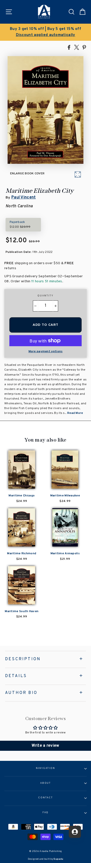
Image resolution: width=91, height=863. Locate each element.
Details (16, 676)
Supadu (58, 859)
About (45, 783)
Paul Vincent (23, 197)
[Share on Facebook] (69, 47)
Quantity (45, 295)
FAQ (45, 812)
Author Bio (21, 692)
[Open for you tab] (75, 832)
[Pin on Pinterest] (84, 47)
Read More (75, 413)
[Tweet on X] (76, 47)
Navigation (45, 768)
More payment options (46, 351)
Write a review (45, 745)
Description (23, 659)
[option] (45, 32)
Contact (45, 797)
